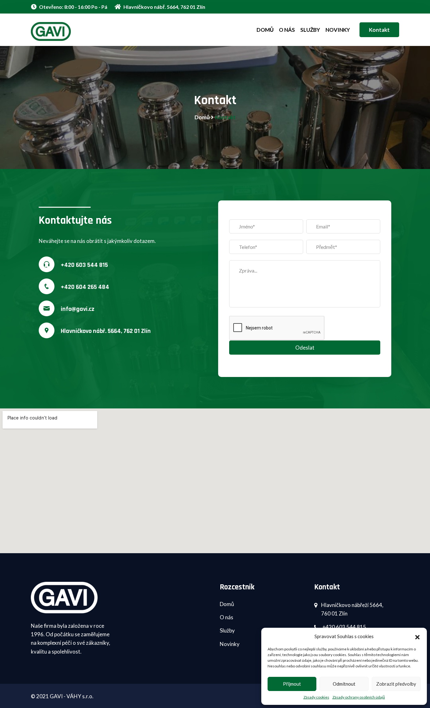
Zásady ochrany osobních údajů (358, 697)
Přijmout (292, 684)
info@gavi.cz (77, 309)
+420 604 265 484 (85, 287)
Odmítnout (344, 684)
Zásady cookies (316, 697)
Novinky (337, 29)
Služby (310, 29)
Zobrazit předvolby (396, 684)
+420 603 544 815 (84, 265)
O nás (287, 29)
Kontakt (379, 29)
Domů (265, 29)
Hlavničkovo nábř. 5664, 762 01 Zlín (163, 7)
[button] (417, 636)
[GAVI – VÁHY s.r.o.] (73, 31)
